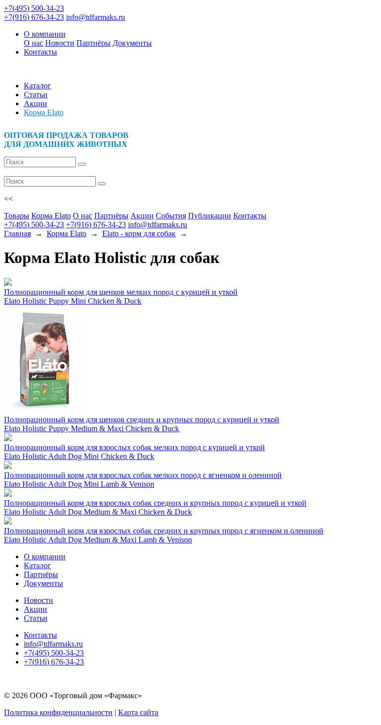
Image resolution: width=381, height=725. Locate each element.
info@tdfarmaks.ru (95, 17)
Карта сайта (138, 712)
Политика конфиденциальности (58, 712)
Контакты (40, 52)
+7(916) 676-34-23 (34, 17)
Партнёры (93, 43)
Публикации (209, 215)
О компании (44, 34)
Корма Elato (44, 112)
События (171, 215)
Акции (35, 103)
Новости (59, 43)
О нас (33, 43)
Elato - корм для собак (139, 233)
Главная (17, 233)
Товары (16, 215)
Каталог (37, 85)
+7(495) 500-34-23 (34, 8)
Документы (132, 43)
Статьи (36, 94)
